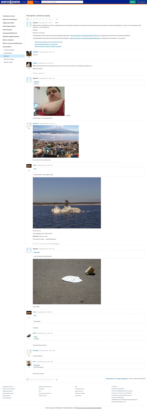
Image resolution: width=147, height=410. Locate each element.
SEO (40, 391)
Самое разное (8, 53)
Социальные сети (79, 389)
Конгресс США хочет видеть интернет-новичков (48, 46)
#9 (54, 350)
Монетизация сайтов (9, 26)
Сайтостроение (7, 29)
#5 (51, 165)
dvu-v (34, 361)
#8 (51, 333)
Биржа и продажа (8, 40)
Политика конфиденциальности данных (122, 391)
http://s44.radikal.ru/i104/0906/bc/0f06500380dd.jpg (85, 38)
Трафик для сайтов (8, 23)
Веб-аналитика (43, 395)
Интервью (41, 389)
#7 (51, 312)
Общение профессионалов (11, 36)
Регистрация (141, 2)
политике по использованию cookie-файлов (89, 408)
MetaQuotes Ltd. (122, 401)
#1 (53, 52)
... (53, 19)
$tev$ (34, 333)
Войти (132, 2)
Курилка (6, 56)
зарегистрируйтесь (122, 378)
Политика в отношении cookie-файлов (122, 393)
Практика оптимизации (10, 19)
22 (56, 19)
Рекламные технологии (45, 393)
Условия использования (118, 388)
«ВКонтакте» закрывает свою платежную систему (48, 42)
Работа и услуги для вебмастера (12, 43)
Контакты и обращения (118, 397)
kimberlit (35, 52)
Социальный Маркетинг (10, 33)
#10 (52, 361)
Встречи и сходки (9, 59)
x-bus (34, 165)
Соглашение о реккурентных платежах (122, 395)
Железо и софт (8, 62)
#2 (52, 63)
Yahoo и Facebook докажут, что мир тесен (46, 44)
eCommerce (78, 395)
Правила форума (7, 398)
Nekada (35, 63)
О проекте (114, 386)
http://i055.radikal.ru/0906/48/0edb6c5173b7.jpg (84, 35)
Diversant (35, 123)
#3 (53, 78)
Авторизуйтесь (110, 378)
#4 (54, 123)
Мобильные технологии (45, 386)
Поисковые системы (9, 16)
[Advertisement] (73, 8)
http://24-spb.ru (55, 243)
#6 (53, 248)
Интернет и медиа (80, 393)
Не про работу (7, 46)
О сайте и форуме (9, 50)
